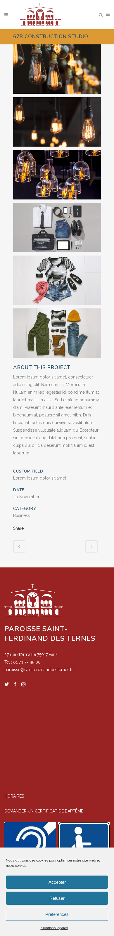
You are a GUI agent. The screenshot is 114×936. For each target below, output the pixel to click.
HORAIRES (14, 796)
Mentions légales (54, 928)
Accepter (57, 882)
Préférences (57, 914)
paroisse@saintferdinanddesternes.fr (38, 669)
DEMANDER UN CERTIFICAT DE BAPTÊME (43, 811)
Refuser (57, 898)
